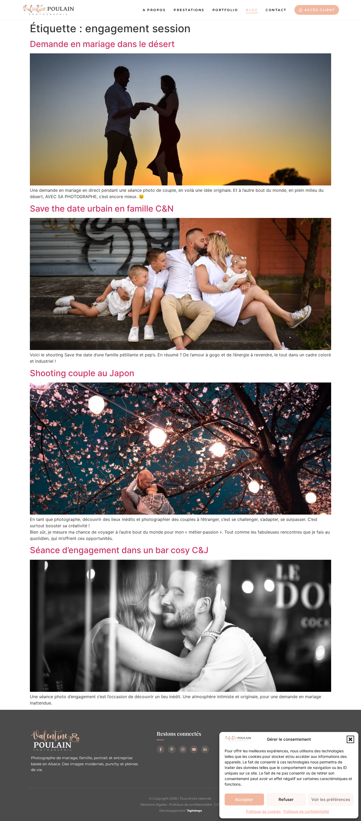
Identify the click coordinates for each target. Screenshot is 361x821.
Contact (276, 10)
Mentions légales (153, 804)
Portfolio (225, 10)
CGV (217, 804)
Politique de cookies (263, 811)
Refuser (286, 799)
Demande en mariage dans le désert (102, 44)
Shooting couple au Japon (82, 373)
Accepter (244, 799)
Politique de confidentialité (306, 811)
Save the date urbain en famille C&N (102, 208)
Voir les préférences (330, 799)
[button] (350, 739)
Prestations (189, 10)
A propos (154, 10)
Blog (252, 10)
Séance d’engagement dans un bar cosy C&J (119, 550)
